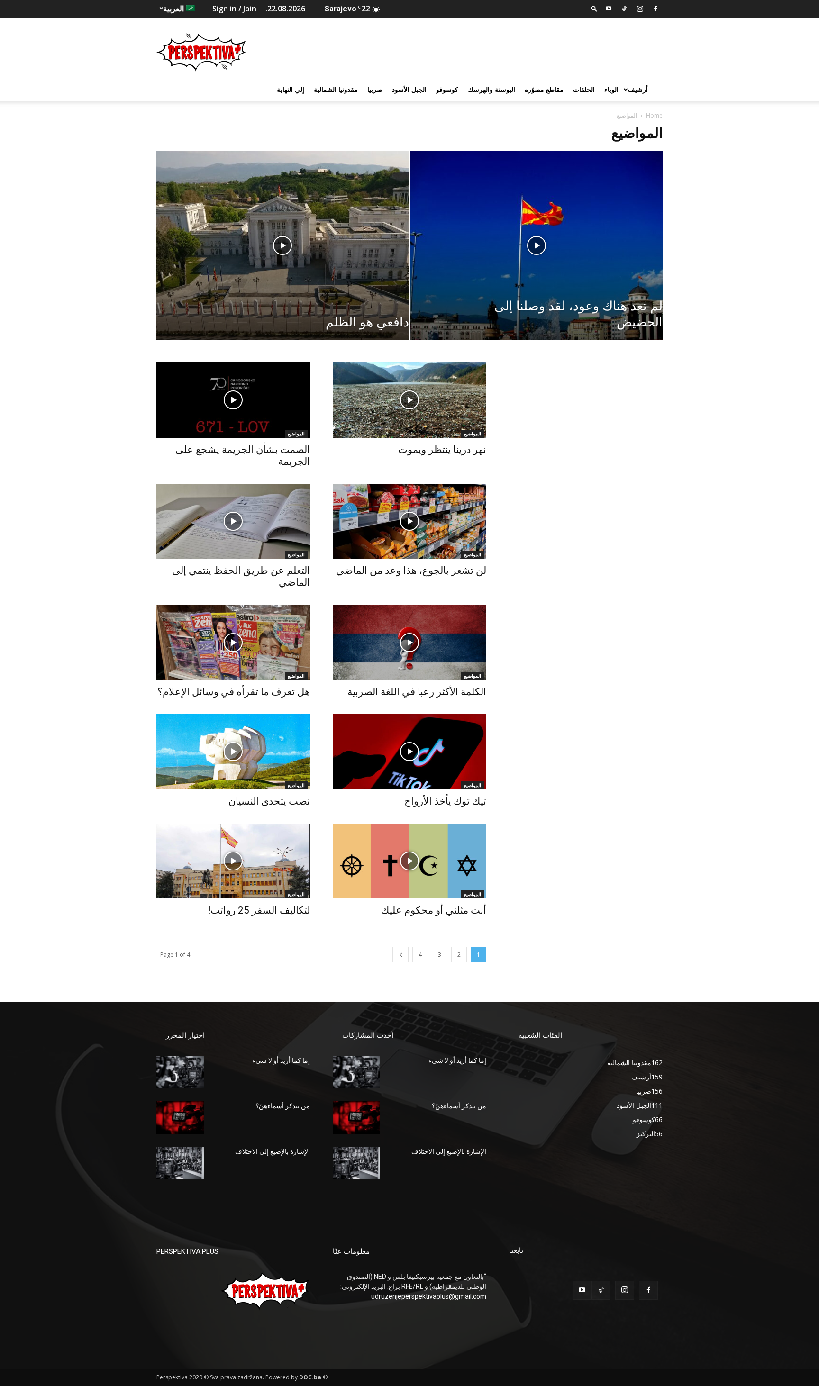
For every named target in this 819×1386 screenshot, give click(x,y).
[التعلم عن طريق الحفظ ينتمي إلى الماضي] (233, 521)
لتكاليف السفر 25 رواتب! (259, 910)
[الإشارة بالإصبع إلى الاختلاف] (180, 1163)
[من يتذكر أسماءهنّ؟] (180, 1117)
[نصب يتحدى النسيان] (233, 751)
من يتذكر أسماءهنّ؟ (282, 1106)
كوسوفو (447, 89)
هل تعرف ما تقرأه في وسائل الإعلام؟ (233, 692)
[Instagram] (640, 8)
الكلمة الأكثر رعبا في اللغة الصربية (416, 692)
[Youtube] (608, 8)
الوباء (611, 89)
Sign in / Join (234, 8)
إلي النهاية (290, 89)
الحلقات (584, 89)
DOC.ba (310, 1377)
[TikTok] (624, 8)
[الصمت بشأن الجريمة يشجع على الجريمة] (233, 400)
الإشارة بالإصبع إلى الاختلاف (272, 1151)
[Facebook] (655, 8)
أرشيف (638, 89)
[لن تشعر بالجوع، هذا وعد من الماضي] (409, 521)
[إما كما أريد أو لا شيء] (180, 1072)
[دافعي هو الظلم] (282, 260)
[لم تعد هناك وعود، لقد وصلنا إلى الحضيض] (536, 260)
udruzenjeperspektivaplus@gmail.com (428, 1296)
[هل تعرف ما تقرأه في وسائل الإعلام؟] (233, 642)
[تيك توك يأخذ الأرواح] (409, 751)
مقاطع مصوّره (544, 89)
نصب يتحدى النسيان (269, 801)
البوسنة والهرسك (491, 89)
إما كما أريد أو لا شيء (281, 1060)
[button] (594, 8)
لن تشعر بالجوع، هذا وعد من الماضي (411, 570)
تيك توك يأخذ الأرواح (445, 801)
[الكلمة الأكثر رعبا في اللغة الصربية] (409, 642)
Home (654, 115)
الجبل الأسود (409, 89)
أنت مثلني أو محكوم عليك (433, 910)
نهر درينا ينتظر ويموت (442, 449)
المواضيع (296, 433)
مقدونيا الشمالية (336, 89)
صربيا (374, 89)
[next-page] (400, 954)
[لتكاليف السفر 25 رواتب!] (233, 861)
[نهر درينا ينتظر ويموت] (409, 400)
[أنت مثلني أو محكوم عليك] (409, 861)
